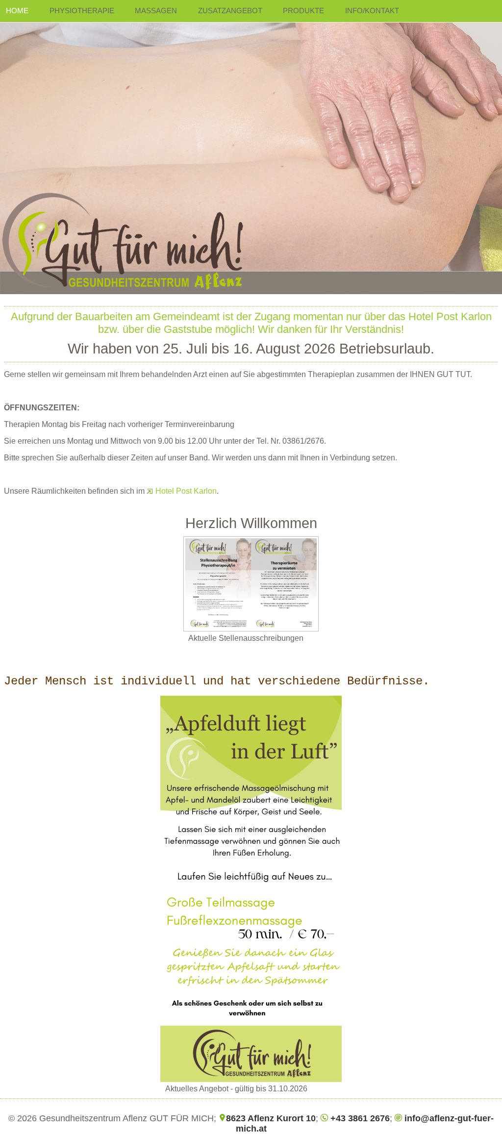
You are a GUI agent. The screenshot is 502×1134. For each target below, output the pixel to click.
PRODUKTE (303, 10)
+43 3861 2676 (359, 1118)
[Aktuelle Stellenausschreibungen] (251, 583)
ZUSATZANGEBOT (230, 10)
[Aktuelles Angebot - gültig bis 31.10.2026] (251, 889)
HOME (17, 10)
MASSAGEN (156, 10)
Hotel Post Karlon (185, 491)
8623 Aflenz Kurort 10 (271, 1118)
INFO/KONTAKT (372, 10)
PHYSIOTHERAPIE (82, 10)
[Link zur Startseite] (251, 147)
